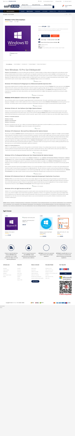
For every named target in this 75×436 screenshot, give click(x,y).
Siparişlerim (19, 274)
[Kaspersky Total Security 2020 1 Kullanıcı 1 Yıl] (28, 217)
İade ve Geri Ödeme (41, 64)
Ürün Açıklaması (9, 64)
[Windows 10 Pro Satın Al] (11, 223)
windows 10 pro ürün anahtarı (24, 205)
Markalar (5, 273)
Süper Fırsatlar (30, 11)
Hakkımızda (5, 271)
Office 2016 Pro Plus (49, 276)
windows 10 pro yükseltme (48, 205)
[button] (40, 1)
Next (70, 14)
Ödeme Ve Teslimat (35, 274)
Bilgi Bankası (33, 268)
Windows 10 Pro (53, 11)
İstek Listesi (19, 273)
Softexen (15, 302)
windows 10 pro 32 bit (64, 202)
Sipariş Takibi (19, 279)
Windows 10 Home (49, 271)
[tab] (9, 64)
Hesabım (19, 268)
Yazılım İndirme (6, 270)
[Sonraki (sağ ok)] (1, 307)
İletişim (4, 276)
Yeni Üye (19, 271)
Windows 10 (9, 202)
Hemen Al (55, 35)
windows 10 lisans (30, 202)
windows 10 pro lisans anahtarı (56, 204)
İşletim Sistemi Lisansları (53, 47)
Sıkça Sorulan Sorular (7, 274)
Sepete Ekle (45, 35)
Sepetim (18, 276)
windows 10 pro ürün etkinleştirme (36, 205)
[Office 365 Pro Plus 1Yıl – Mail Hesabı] (63, 223)
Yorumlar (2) (24, 64)
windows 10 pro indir (34, 204)
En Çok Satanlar (11, 14)
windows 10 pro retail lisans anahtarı (11, 205)
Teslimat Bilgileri (32, 64)
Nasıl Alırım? (33, 270)
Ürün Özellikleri (17, 64)
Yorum (10, 21)
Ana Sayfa (5, 14)
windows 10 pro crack (12, 204)
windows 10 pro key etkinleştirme (44, 204)
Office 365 (47, 278)
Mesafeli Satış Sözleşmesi (36, 276)
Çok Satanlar (44, 11)
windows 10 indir (24, 202)
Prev (66, 14)
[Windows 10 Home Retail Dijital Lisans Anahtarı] (46, 223)
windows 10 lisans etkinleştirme (40, 202)
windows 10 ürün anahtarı (58, 205)
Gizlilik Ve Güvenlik (34, 271)
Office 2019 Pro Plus (62, 11)
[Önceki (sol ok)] (0, 307)
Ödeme (18, 278)
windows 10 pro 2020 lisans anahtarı (53, 202)
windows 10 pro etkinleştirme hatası (23, 204)
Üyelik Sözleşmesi (34, 273)
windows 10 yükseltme (67, 205)
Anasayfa (22, 11)
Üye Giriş (19, 270)
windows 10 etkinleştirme (16, 202)
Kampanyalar (37, 11)
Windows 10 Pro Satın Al (9, 232)
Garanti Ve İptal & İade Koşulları (37, 278)
